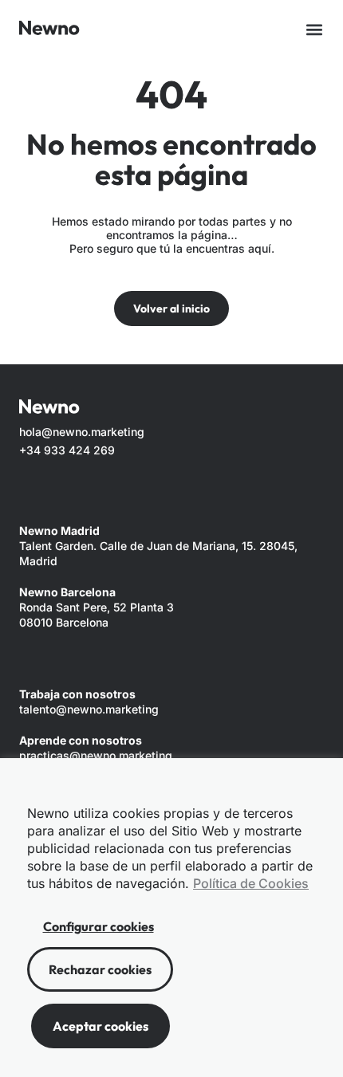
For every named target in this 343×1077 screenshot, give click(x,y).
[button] (314, 30)
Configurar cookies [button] (98, 926)
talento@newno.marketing (89, 709)
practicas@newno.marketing (95, 755)
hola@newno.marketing (81, 431)
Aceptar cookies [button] (100, 1026)
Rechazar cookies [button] (100, 969)
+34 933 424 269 (67, 450)
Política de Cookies (251, 883)
